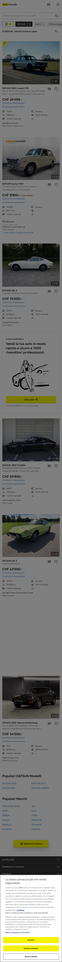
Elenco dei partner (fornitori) (17, 932)
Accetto (31, 940)
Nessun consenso (31, 948)
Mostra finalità (31, 956)
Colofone (20, 910)
